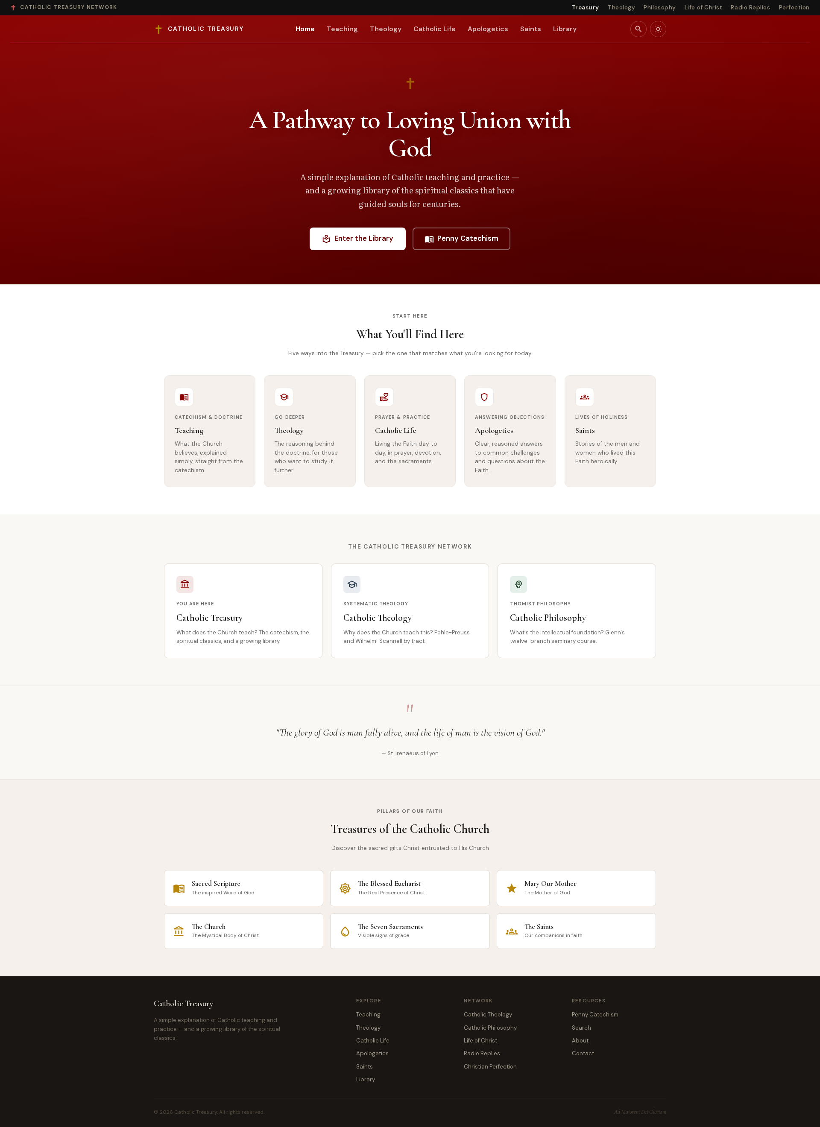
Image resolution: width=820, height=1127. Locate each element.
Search (581, 1027)
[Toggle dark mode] (658, 29)
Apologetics (488, 28)
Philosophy (660, 7)
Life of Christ (704, 7)
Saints (530, 28)
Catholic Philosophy (490, 1027)
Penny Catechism (461, 238)
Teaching (342, 28)
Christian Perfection (490, 1066)
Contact (583, 1053)
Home (305, 28)
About (580, 1040)
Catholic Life (434, 28)
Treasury (585, 7)
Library (565, 28)
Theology (621, 7)
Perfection (794, 7)
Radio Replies (750, 7)
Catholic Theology (488, 1014)
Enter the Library (357, 238)
